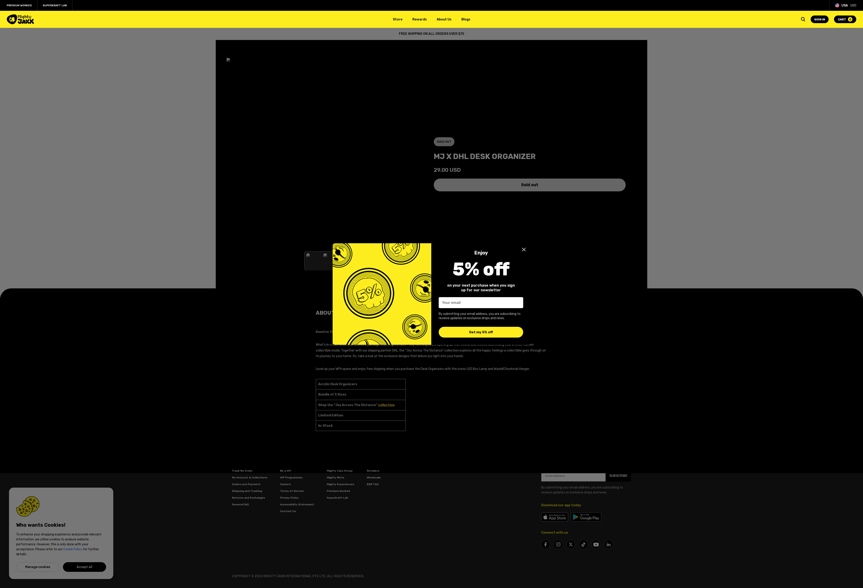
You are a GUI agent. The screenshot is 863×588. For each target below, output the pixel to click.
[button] (524, 249)
